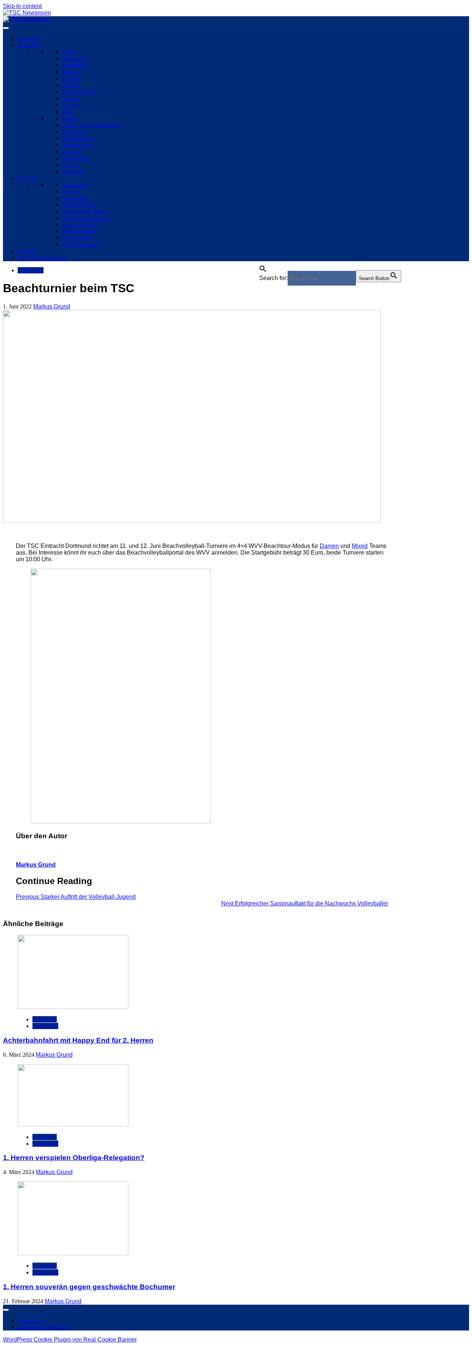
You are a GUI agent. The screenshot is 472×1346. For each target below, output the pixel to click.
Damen (329, 546)
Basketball (74, 65)
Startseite (29, 39)
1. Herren (44, 1137)
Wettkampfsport (80, 245)
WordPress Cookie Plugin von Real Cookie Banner (70, 1339)
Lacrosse (72, 132)
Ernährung (74, 185)
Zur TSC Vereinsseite (42, 258)
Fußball (71, 85)
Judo (67, 112)
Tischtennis (75, 158)
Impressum (31, 1320)
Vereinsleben (77, 238)
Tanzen (70, 72)
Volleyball (73, 172)
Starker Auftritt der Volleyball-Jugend (76, 897)
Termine (27, 251)
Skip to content (22, 6)
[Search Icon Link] (263, 266)
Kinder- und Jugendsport (91, 125)
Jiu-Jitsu (71, 105)
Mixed (360, 546)
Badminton (74, 59)
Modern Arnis (77, 145)
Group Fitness (78, 92)
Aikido (69, 52)
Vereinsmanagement (86, 218)
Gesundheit (75, 198)
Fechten (71, 79)
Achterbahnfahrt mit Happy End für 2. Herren (78, 1040)
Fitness (70, 191)
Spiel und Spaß (80, 225)
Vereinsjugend (78, 231)
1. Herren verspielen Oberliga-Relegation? (74, 1158)
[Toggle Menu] (6, 28)
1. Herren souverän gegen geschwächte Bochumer (89, 1287)
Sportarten (30, 45)
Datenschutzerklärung (43, 1327)
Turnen (70, 165)
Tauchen (72, 152)
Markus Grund (51, 306)
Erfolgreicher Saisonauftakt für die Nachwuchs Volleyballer (304, 903)
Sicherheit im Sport (84, 211)
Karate (69, 118)
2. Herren (44, 1019)
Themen (27, 178)
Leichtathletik (77, 138)
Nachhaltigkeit (78, 205)
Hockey (70, 98)
